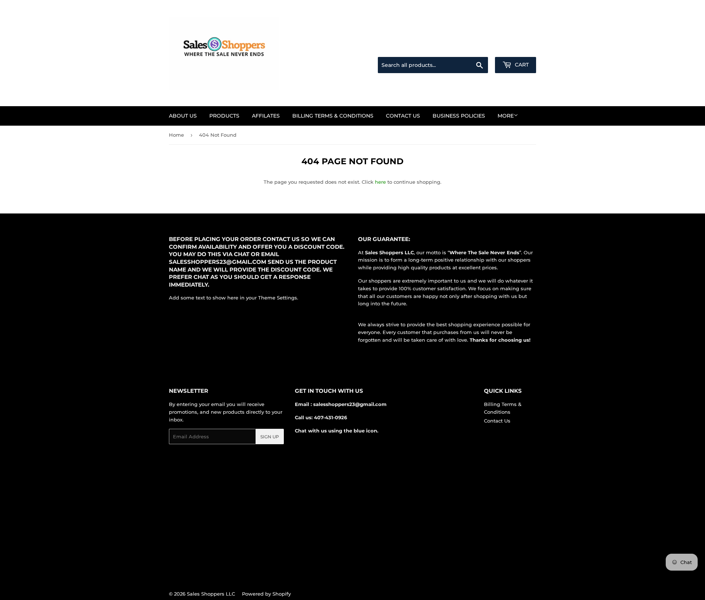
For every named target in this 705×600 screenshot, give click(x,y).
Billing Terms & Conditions (332, 115)
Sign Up (269, 436)
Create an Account (516, 48)
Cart (521, 64)
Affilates (266, 115)
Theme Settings (277, 298)
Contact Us (403, 115)
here (380, 182)
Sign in (478, 48)
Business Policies (459, 115)
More (506, 115)
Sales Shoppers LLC (211, 594)
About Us (183, 115)
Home (176, 135)
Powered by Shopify (266, 594)
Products (224, 115)
